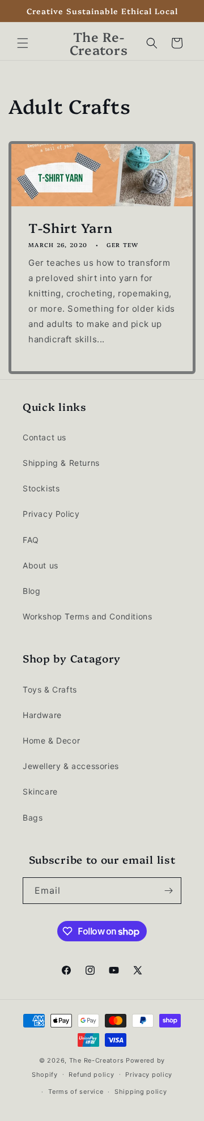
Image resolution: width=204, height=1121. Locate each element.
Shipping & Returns (61, 463)
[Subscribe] (168, 890)
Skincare (40, 791)
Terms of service (75, 1091)
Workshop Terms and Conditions (87, 616)
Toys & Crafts (50, 689)
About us (40, 565)
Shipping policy (140, 1091)
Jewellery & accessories (71, 766)
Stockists (41, 488)
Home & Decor (51, 740)
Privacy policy (148, 1074)
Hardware (42, 715)
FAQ (31, 540)
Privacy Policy (51, 514)
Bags (32, 817)
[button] (22, 43)
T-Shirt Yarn (70, 227)
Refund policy (91, 1074)
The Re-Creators (96, 1060)
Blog (31, 591)
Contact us (44, 437)
